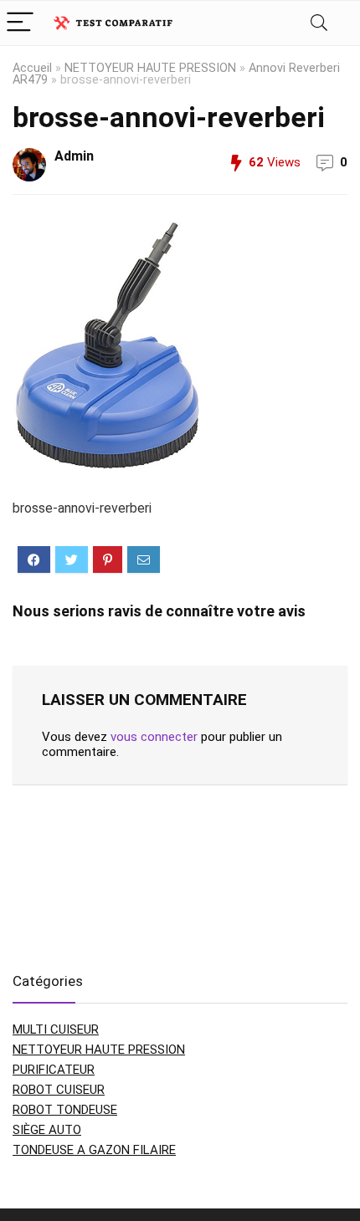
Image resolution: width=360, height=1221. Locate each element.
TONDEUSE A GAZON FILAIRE (94, 1149)
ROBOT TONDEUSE (65, 1109)
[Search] (319, 23)
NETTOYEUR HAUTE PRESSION (150, 68)
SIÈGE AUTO (47, 1129)
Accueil (32, 68)
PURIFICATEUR (54, 1069)
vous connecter (154, 736)
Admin (74, 156)
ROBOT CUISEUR (59, 1089)
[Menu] (20, 23)
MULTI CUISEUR (56, 1029)
